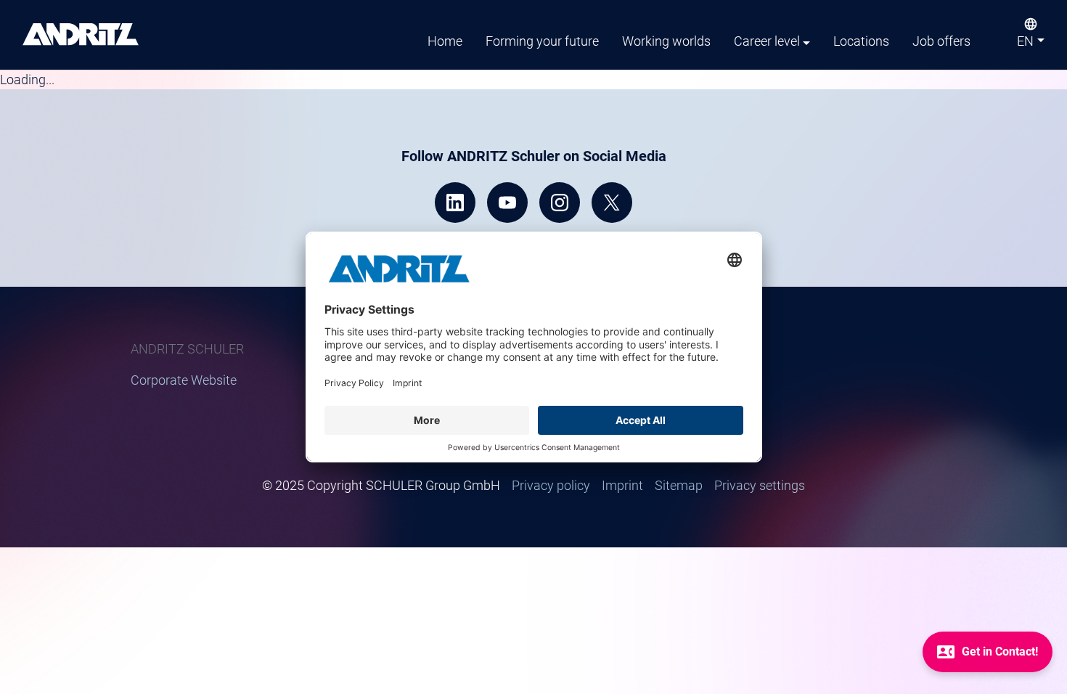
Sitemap (679, 485)
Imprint (622, 485)
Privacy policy (551, 485)
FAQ (694, 399)
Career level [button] (767, 41)
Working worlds (666, 41)
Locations (861, 41)
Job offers (941, 41)
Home (445, 41)
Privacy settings (759, 485)
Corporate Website (184, 380)
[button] (1030, 45)
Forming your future (542, 41)
